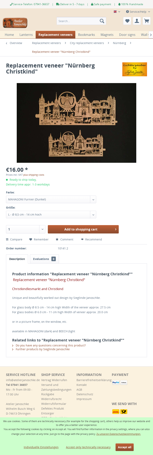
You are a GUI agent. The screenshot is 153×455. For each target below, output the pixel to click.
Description (17, 259)
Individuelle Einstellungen (41, 447)
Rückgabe (47, 394)
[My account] (137, 21)
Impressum (84, 399)
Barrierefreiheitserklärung (93, 380)
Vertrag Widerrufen (54, 380)
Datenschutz (84, 394)
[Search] (102, 21)
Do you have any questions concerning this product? (50, 345)
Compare (15, 239)
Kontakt (81, 385)
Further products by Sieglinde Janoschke (42, 349)
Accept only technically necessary (88, 447)
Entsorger (47, 413)
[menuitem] (81, 21)
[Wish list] (127, 21)
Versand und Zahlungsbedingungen (56, 387)
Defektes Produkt (52, 408)
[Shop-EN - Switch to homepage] (15, 23)
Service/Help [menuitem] (138, 12)
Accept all (124, 447)
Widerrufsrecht (51, 399)
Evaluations (43, 259)
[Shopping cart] (147, 21)
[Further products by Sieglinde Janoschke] (134, 69)
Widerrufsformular (53, 404)
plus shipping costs (33, 175)
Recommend (93, 239)
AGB (79, 389)
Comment (67, 239)
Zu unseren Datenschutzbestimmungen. (118, 434)
